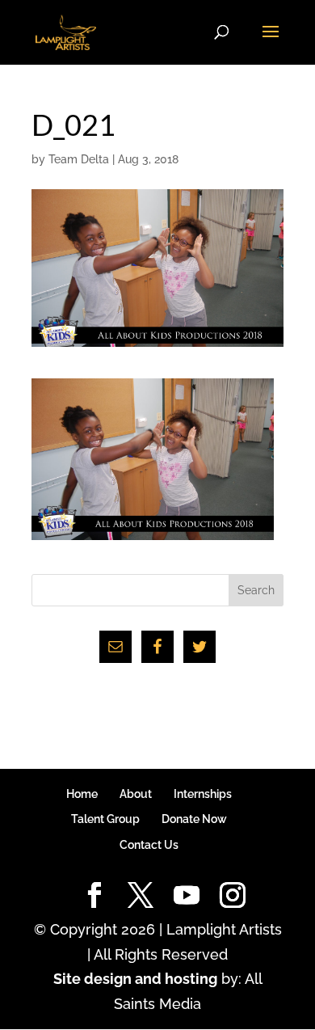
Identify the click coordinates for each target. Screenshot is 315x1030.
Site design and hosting (135, 978)
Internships (203, 793)
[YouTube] (187, 896)
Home (82, 793)
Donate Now (194, 819)
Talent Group (105, 819)
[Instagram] (233, 896)
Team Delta (78, 159)
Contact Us (149, 844)
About (136, 793)
